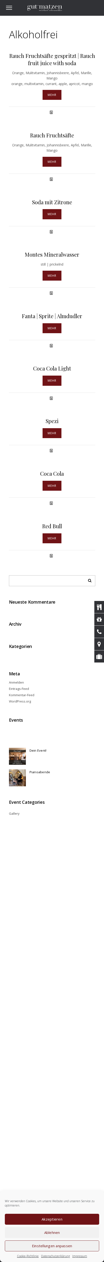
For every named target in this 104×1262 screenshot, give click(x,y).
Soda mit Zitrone (52, 202)
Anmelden (16, 682)
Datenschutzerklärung (55, 1256)
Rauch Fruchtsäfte (52, 135)
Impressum (79, 1256)
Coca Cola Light (52, 368)
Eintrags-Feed (19, 688)
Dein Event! (38, 750)
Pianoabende (40, 772)
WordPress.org (20, 701)
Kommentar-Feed (21, 695)
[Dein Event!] (17, 756)
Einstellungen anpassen (52, 1245)
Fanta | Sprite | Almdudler (52, 316)
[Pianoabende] (17, 777)
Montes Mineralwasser (52, 254)
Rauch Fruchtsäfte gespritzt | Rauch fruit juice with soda (52, 59)
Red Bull (52, 526)
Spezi (52, 421)
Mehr (52, 95)
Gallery (14, 813)
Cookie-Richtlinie (28, 1256)
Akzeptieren (52, 1219)
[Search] (88, 579)
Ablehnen (52, 1232)
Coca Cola (52, 473)
